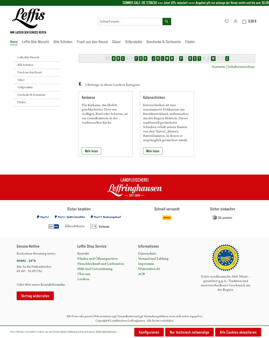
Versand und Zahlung (153, 259)
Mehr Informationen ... (107, 332)
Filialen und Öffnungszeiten (97, 259)
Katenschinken (154, 97)
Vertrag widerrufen (35, 295)
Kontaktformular (53, 285)
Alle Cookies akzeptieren (238, 332)
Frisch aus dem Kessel (29, 72)
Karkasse (88, 97)
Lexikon (83, 279)
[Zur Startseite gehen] (28, 21)
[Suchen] (166, 21)
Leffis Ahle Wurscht (28, 57)
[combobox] (130, 21)
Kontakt (83, 254)
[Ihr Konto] (235, 21)
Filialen (21, 102)
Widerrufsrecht (149, 269)
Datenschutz (147, 254)
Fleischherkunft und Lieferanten (100, 264)
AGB (141, 274)
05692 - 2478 (26, 261)
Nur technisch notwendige (189, 332)
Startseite (219, 67)
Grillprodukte (25, 87)
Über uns (83, 274)
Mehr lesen (91, 151)
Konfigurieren (149, 332)
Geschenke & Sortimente (31, 95)
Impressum (146, 264)
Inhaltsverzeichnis (241, 67)
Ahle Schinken (25, 65)
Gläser (21, 80)
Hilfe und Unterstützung (95, 269)
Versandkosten (125, 316)
